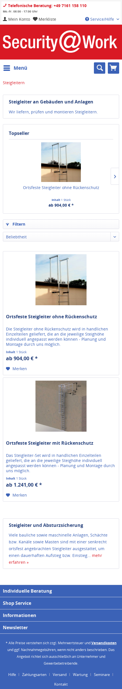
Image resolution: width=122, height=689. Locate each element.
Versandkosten (104, 643)
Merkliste (46, 19)
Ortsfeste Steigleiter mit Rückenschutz (49, 443)
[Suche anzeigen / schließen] (99, 68)
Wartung (80, 674)
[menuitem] (16, 19)
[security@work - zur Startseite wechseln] (60, 41)
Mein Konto (18, 19)
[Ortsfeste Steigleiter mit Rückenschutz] (61, 406)
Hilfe (12, 674)
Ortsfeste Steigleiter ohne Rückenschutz (61, 187)
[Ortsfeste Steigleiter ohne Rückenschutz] (61, 162)
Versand (60, 674)
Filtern (18, 224)
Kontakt (61, 684)
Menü (20, 68)
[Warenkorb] (113, 68)
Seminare (102, 674)
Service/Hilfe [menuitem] (102, 19)
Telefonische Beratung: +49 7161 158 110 (47, 5)
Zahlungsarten (34, 674)
